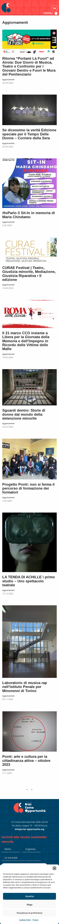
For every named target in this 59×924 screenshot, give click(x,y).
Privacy (35, 920)
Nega (29, 904)
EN (54, 8)
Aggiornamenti (8, 80)
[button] (54, 868)
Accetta (29, 896)
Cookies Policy (25, 920)
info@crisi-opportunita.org (29, 829)
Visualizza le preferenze (29, 913)
